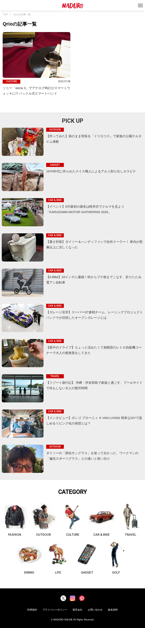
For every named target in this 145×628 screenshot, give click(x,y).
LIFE (58, 572)
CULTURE (72, 534)
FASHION (14, 534)
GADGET (87, 572)
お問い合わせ (95, 609)
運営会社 (77, 609)
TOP (5, 14)
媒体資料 (113, 609)
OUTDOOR (43, 534)
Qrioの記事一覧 (22, 14)
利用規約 (32, 609)
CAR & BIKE (101, 534)
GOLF (116, 572)
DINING (29, 572)
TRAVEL (130, 534)
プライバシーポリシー (54, 609)
